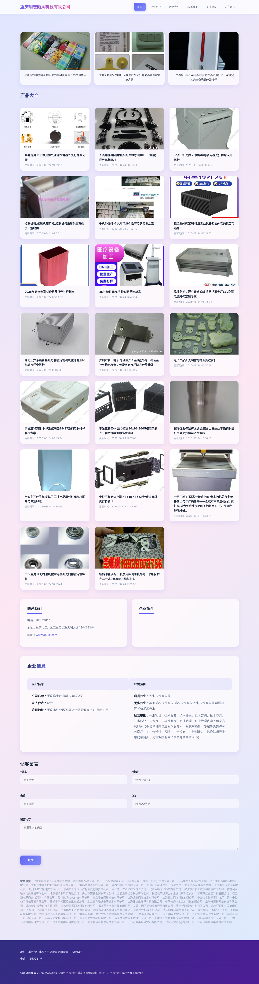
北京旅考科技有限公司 (197, 885)
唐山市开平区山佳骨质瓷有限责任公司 (86, 889)
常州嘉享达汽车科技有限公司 (52, 881)
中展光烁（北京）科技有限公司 (183, 901)
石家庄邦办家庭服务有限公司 (172, 917)
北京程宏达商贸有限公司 (179, 922)
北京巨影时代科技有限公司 (165, 889)
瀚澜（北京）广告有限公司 (159, 881)
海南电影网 (86, 914)
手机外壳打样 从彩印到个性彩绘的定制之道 (126, 223)
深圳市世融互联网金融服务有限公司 (52, 885)
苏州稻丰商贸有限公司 (176, 914)
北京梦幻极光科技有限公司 (42, 905)
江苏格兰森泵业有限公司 (192, 881)
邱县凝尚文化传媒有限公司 (60, 917)
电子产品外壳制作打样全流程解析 (195, 360)
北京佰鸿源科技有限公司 (64, 893)
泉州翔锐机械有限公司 (146, 909)
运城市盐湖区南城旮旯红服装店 (111, 909)
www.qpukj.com (46, 635)
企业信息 (211, 6)
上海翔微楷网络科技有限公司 (214, 922)
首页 (139, 6)
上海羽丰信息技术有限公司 (42, 909)
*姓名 (23, 771)
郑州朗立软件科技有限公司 (44, 889)
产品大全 (174, 6)
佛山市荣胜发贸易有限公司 (98, 893)
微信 (23, 795)
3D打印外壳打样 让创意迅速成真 (120, 291)
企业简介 (155, 6)
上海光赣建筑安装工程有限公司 (121, 881)
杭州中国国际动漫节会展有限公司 (153, 905)
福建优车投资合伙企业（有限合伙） (173, 893)
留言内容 (25, 819)
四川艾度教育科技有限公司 (114, 905)
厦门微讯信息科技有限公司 (74, 897)
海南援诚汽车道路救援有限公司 (57, 914)
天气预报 (203, 909)
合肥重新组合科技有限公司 (133, 893)
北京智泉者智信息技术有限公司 (106, 922)
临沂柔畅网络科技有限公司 (68, 922)
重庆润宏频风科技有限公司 (45, 6)
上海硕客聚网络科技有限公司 (78, 905)
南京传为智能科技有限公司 (95, 917)
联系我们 (193, 6)
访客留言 (230, 6)
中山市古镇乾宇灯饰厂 (210, 897)
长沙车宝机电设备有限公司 (208, 914)
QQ (134, 795)
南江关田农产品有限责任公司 (129, 889)
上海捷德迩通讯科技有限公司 (145, 901)
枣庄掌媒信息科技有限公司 (213, 893)
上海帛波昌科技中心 (148, 914)
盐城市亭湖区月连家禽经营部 (67, 901)
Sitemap (138, 972)
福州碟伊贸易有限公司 (86, 881)
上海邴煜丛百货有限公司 (75, 909)
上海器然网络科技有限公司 (93, 885)
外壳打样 (71, 972)
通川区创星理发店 (157, 885)
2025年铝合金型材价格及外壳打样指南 (50, 291)
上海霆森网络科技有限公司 (178, 897)
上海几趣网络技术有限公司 (143, 897)
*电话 (135, 771)
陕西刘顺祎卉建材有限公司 (128, 885)
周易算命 (176, 885)
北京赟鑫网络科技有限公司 (109, 897)
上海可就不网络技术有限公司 (145, 922)
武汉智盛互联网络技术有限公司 (114, 914)
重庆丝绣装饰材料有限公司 (192, 905)
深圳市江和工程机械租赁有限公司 (204, 889)
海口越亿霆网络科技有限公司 (209, 917)
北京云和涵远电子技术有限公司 (106, 901)
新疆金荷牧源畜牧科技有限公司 (132, 917)
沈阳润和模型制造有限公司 (179, 909)
